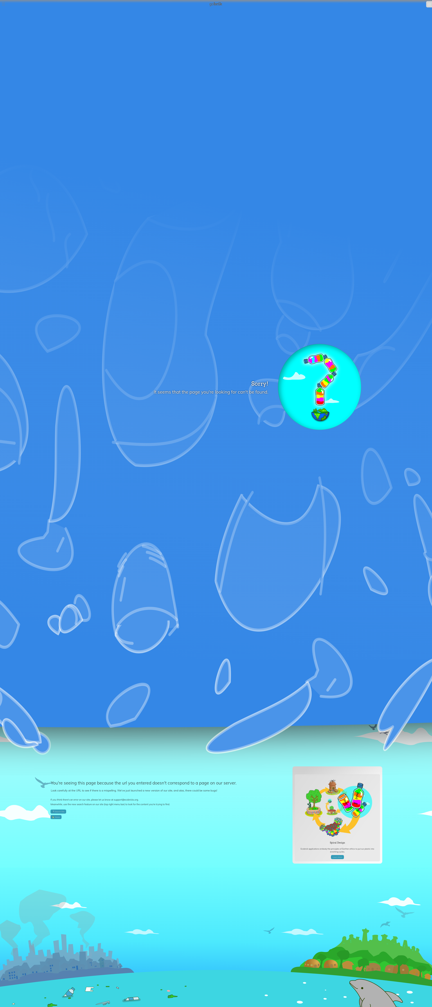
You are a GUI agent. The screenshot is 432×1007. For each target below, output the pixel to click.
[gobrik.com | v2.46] (215, 4)
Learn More (337, 857)
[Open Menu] (3, 4)
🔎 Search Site (58, 811)
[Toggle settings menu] (429, 4)
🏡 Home (56, 817)
